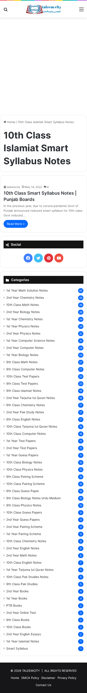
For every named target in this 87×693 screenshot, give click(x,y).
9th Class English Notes (23, 419)
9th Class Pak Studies (22, 584)
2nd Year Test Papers (21, 448)
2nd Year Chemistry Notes (25, 297)
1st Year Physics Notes (22, 326)
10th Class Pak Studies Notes (27, 577)
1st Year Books (16, 598)
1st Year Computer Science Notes (30, 340)
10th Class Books (18, 627)
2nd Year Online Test (21, 612)
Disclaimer (48, 678)
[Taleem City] (43, 9)
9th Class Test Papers (22, 383)
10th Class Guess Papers (24, 512)
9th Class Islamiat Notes (23, 390)
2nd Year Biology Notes (23, 312)
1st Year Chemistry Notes (24, 319)
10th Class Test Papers (22, 376)
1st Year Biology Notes (22, 355)
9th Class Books (17, 620)
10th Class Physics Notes (24, 469)
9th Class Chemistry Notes (25, 405)
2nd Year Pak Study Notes (25, 412)
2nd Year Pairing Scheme (24, 527)
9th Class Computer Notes (25, 369)
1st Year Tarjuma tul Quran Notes (30, 569)
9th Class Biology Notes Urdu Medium (33, 498)
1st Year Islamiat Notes (22, 641)
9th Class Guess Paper (22, 491)
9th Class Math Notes (21, 362)
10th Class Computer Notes (26, 433)
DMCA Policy (30, 678)
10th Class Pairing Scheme (25, 484)
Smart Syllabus (17, 648)
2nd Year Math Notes (21, 555)
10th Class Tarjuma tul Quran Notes (31, 426)
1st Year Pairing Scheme (23, 534)
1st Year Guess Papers (22, 455)
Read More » (16, 224)
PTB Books (14, 605)
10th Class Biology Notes (24, 462)
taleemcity (13, 187)
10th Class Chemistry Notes (26, 541)
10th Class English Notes (23, 562)
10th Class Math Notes (22, 305)
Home (10, 122)
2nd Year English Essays (23, 634)
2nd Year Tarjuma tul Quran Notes (30, 398)
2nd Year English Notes (22, 548)
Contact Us (43, 685)
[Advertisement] (43, 68)
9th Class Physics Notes (23, 505)
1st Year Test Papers (21, 441)
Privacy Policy (67, 678)
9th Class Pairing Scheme (24, 476)
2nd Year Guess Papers (23, 519)
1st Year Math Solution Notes (27, 290)
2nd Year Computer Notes (25, 348)
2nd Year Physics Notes (23, 333)
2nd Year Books (17, 591)
